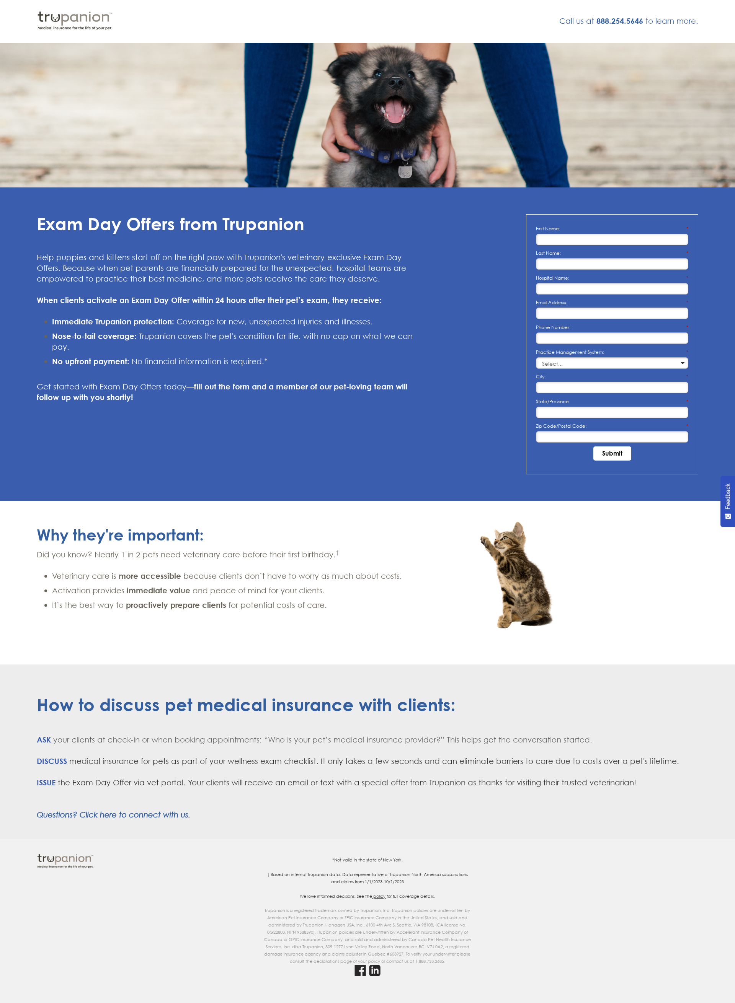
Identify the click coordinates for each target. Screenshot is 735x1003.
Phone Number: (612, 327)
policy (378, 896)
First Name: (612, 228)
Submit (612, 453)
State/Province (612, 401)
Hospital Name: (612, 278)
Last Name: (612, 253)
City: (612, 376)
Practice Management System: (612, 352)
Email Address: (612, 302)
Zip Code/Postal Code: (612, 426)
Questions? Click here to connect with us (112, 814)
